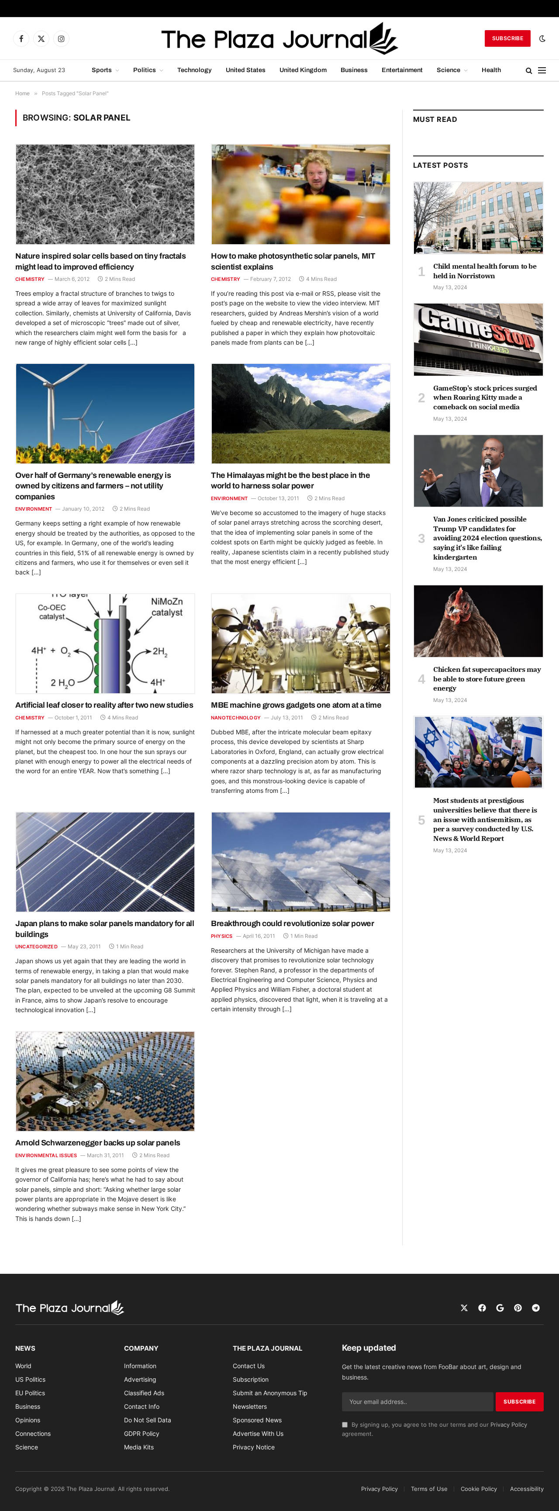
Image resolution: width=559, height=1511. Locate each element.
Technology (194, 69)
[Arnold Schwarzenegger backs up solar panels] (105, 1081)
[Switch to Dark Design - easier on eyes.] (541, 38)
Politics (144, 69)
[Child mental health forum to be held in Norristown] (478, 218)
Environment (33, 509)
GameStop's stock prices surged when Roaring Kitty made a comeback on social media (485, 397)
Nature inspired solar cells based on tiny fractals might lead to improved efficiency (100, 261)
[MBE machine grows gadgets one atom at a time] (301, 644)
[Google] (500, 1308)
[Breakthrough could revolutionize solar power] (301, 862)
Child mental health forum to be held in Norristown (485, 271)
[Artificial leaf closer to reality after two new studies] (105, 644)
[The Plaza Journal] (279, 38)
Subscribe (507, 38)
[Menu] (542, 70)
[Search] (529, 70)
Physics (222, 936)
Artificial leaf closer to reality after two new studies (104, 705)
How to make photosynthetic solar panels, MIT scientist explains (293, 261)
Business (354, 69)
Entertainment (402, 69)
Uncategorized (36, 947)
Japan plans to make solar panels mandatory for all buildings (104, 928)
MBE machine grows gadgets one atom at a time (296, 705)
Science (448, 69)
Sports (102, 69)
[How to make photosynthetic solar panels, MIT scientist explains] (301, 194)
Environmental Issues (46, 1155)
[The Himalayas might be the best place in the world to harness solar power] (301, 413)
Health (491, 69)
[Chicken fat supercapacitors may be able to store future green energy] (478, 621)
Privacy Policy (508, 1424)
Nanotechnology (236, 718)
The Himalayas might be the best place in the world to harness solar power (290, 480)
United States (246, 69)
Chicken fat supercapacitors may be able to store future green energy (487, 679)
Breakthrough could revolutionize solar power (292, 923)
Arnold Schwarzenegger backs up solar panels (97, 1142)
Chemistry (30, 279)
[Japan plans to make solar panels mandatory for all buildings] (105, 862)
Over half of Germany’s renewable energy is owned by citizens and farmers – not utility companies (93, 486)
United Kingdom (303, 69)
